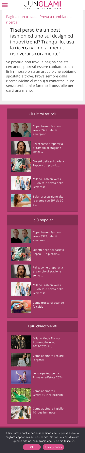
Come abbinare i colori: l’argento (48, 358)
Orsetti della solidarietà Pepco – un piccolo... (48, 163)
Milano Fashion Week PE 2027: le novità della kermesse (48, 183)
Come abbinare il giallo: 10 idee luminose (48, 410)
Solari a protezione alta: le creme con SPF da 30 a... (48, 200)
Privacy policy (53, 447)
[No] (73, 441)
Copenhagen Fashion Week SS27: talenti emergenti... (47, 130)
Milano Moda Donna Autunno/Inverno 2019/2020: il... (46, 342)
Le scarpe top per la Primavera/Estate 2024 (47, 375)
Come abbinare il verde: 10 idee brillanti (48, 393)
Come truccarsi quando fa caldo (48, 304)
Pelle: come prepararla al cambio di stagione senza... (48, 148)
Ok (32, 447)
